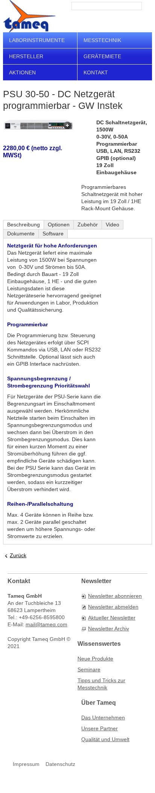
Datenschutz (60, 764)
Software (53, 234)
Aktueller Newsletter (111, 618)
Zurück (18, 555)
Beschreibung (23, 225)
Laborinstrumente (37, 40)
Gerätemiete (102, 56)
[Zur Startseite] (29, 16)
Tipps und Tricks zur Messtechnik (101, 683)
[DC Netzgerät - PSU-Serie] (38, 125)
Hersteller (26, 56)
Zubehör (88, 225)
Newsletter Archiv (108, 629)
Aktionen (22, 72)
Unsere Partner (99, 728)
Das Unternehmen (103, 718)
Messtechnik (102, 40)
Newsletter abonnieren (115, 596)
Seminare (89, 669)
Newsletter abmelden (113, 607)
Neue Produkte (95, 659)
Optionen (59, 225)
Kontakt (96, 72)
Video (112, 225)
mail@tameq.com (46, 624)
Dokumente (21, 234)
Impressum (26, 764)
